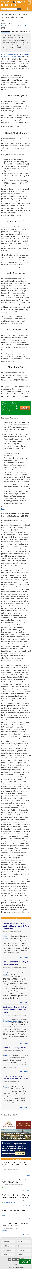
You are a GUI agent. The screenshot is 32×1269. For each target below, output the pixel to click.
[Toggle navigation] (29, 8)
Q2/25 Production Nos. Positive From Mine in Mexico (15, 1224)
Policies (20, 1254)
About (20, 1242)
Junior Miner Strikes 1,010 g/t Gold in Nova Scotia (14, 1180)
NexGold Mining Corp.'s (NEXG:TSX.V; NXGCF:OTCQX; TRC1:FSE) (15, 55)
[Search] (19, 9)
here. (3, 509)
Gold (3, 28)
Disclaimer (6, 1246)
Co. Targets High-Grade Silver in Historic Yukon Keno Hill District (15, 1009)
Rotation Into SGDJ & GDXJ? (14, 1048)
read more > (24, 957)
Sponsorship (7, 1250)
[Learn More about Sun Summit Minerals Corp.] (16, 1130)
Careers (5, 1254)
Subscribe (25, 408)
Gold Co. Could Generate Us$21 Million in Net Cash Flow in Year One (16, 926)
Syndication (21, 1250)
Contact (20, 1246)
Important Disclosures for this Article (14, 26)
